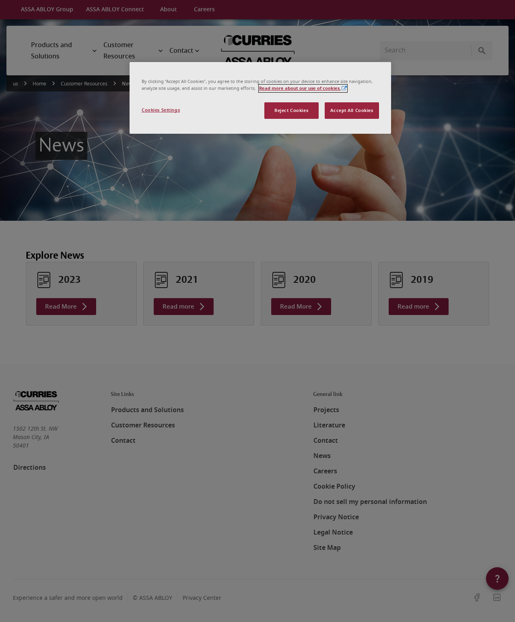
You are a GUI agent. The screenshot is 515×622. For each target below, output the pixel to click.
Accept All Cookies (351, 110)
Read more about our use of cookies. (300, 88)
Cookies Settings (161, 110)
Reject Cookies (291, 110)
